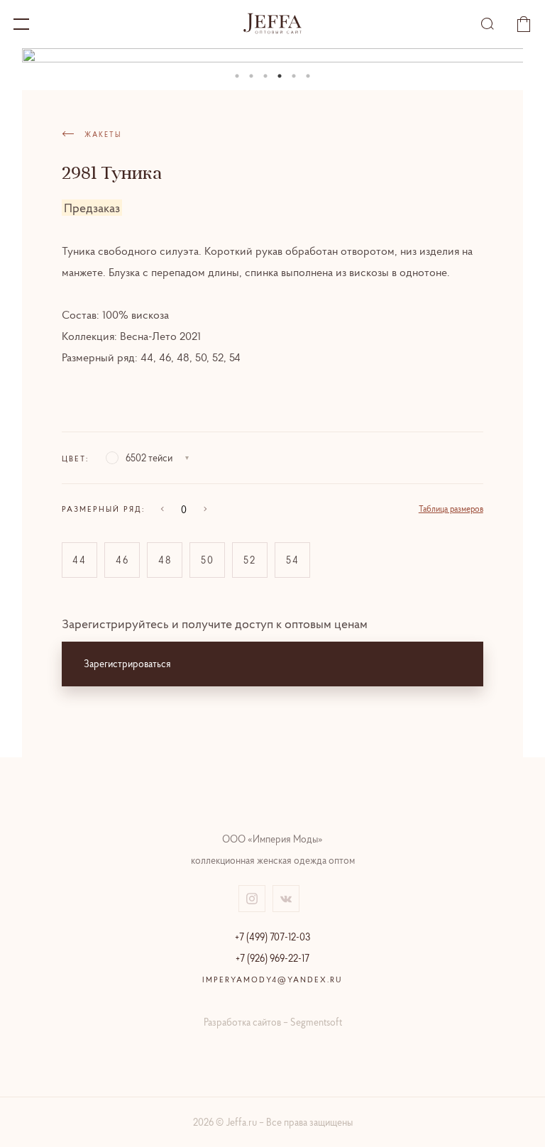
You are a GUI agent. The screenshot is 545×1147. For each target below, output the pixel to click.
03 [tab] (265, 76)
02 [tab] (251, 76)
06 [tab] (308, 76)
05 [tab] (294, 76)
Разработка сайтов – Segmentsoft (273, 1022)
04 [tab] (279, 76)
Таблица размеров (451, 508)
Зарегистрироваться (127, 663)
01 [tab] (237, 76)
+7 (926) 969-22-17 (272, 958)
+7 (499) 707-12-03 (272, 937)
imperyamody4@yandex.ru (272, 979)
